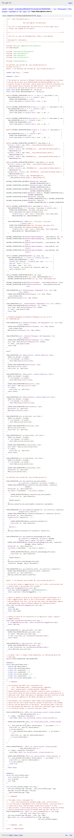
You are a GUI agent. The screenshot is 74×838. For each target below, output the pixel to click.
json (70, 835)
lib (20, 11)
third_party (62, 9)
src (55, 9)
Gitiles (11, 835)
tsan (24, 11)
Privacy (16, 835)
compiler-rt (13, 11)
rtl (29, 11)
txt (66, 835)
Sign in (70, 3)
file (38, 16)
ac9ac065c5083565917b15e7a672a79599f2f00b (32, 9)
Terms (21, 835)
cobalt (4, 9)
